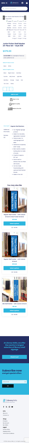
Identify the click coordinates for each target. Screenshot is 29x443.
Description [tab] (6, 126)
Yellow (12, 83)
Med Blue (6, 80)
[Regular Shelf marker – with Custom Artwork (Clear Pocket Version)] (14, 200)
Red (22, 80)
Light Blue (19, 76)
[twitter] (6, 407)
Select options (14, 223)
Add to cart (14, 94)
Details (15, 227)
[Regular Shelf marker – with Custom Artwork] (14, 244)
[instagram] (9, 407)
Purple (17, 80)
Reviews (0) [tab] (6, 136)
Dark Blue (18, 73)
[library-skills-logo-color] (10, 399)
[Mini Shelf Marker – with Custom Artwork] (14, 289)
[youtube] (12, 407)
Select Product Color (8, 62)
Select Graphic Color (8, 69)
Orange (12, 80)
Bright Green (11, 73)
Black (5, 66)
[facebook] (3, 407)
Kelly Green (12, 76)
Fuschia (6, 76)
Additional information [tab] (6, 131)
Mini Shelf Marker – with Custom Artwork (14, 304)
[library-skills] (14, 2)
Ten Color (6, 83)
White (9, 66)
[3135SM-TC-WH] (14, 18)
